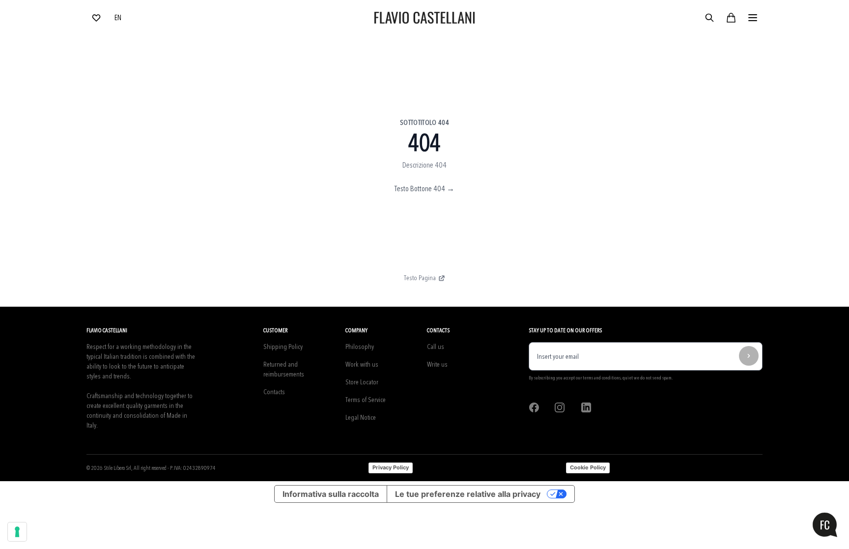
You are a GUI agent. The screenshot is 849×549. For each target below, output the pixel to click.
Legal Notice (360, 417)
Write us (437, 364)
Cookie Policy (588, 467)
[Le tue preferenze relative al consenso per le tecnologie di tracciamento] (17, 531)
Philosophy (359, 346)
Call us (435, 346)
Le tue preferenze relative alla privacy (467, 494)
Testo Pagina (420, 278)
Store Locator (361, 382)
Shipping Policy (283, 346)
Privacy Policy (390, 467)
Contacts (274, 392)
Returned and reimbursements (283, 369)
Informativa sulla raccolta (331, 494)
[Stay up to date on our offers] (749, 356)
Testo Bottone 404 (424, 188)
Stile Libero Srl (117, 468)
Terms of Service (365, 400)
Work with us (361, 364)
